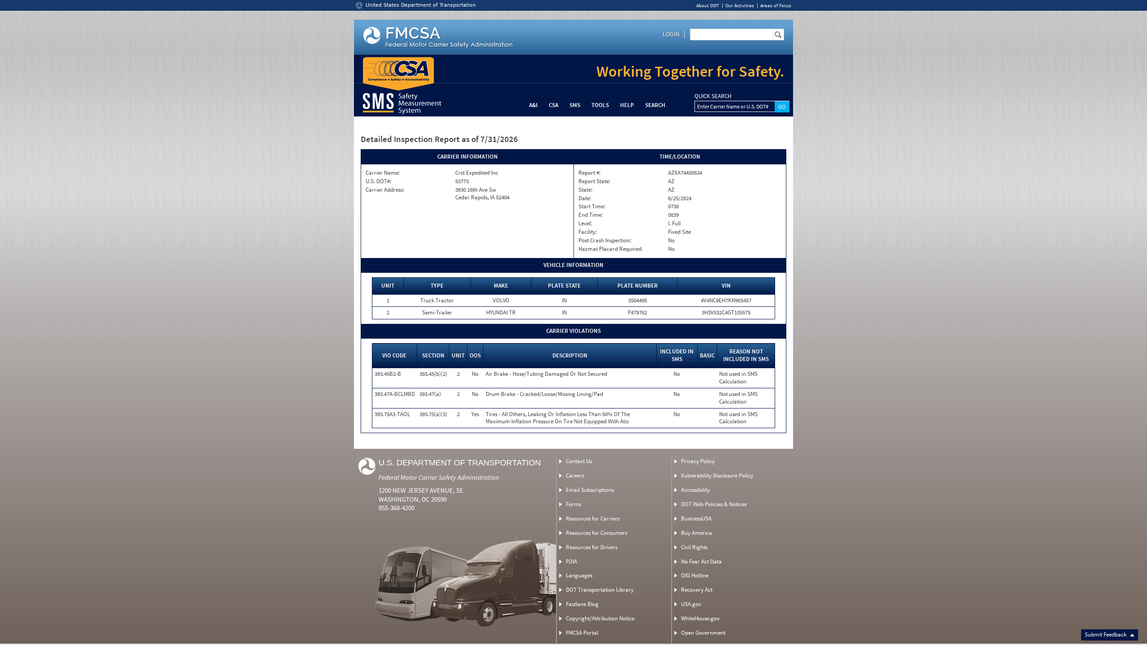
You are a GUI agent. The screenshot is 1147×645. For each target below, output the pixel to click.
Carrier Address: (385, 190)
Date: (584, 198)
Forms (573, 504)
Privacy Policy (698, 461)
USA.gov (691, 604)
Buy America (696, 533)
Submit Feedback (1106, 634)
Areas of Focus (775, 5)
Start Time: (591, 206)
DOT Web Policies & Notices (713, 504)
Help (627, 105)
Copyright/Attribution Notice (600, 618)
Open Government (703, 632)
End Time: (590, 215)
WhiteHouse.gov (700, 618)
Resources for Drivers (591, 547)
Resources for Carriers (593, 518)
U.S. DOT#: (378, 181)
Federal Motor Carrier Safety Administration (439, 477)
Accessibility (695, 490)
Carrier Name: (383, 172)
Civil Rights (694, 547)
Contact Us (579, 461)
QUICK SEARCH (712, 96)
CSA (553, 105)
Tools (600, 105)
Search (655, 105)
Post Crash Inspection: (604, 240)
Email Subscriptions (590, 490)
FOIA (571, 561)
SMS (574, 105)
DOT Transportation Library (600, 589)
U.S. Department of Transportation (460, 462)
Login (671, 34)
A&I (533, 105)
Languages (579, 575)
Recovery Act (696, 589)
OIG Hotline (694, 575)
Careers (575, 475)
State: (585, 190)
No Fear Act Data (701, 561)
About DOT (707, 5)
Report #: (589, 172)
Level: (585, 223)
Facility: (587, 232)
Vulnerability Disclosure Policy (717, 475)
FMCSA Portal (582, 632)
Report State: (594, 181)
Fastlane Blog (582, 604)
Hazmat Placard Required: (610, 249)
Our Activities (739, 5)
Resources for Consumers (596, 533)
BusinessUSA (696, 518)
